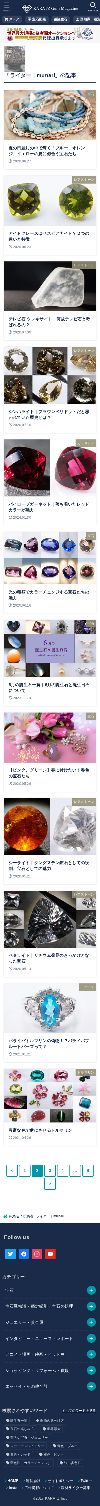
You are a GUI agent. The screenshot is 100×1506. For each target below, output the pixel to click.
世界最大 (54, 1429)
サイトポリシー (60, 1481)
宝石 (9, 1290)
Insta (13, 1488)
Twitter (86, 1481)
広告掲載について (39, 1488)
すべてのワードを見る (79, 1411)
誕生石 (62, 19)
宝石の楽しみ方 (22, 1429)
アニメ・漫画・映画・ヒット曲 (35, 1354)
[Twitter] (10, 1254)
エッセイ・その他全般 (26, 1386)
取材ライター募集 (75, 1488)
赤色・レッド (20, 1454)
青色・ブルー (67, 1446)
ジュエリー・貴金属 (24, 1322)
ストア (13, 19)
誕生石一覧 (19, 1421)
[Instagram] (37, 1254)
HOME (13, 1481)
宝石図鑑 (38, 19)
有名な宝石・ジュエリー (29, 1438)
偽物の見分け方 (52, 1421)
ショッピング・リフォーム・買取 (37, 1370)
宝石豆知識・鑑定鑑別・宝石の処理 (39, 1306)
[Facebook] (24, 1254)
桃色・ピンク (54, 1454)
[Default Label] (50, 1254)
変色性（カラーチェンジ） (30, 1463)
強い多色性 (72, 1463)
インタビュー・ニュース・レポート (39, 1338)
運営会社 (33, 1481)
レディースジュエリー (27, 1446)
